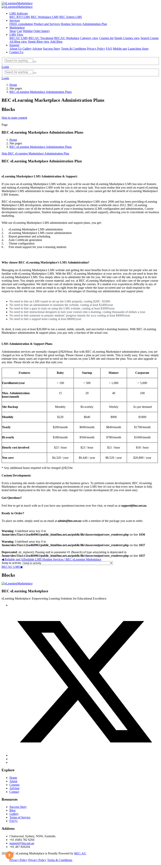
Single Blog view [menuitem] (38, 41)
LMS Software (18, 13)
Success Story (18, 806)
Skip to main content (14, 117)
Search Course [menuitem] (150, 38)
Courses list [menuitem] (106, 38)
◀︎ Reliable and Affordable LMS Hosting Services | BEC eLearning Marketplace (51, 559)
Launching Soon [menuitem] (138, 48)
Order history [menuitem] (41, 31)
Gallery (14, 814)
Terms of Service (19, 817)
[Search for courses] (34, 61)
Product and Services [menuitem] (47, 24)
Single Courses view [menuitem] (127, 38)
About (13, 781)
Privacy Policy (18, 860)
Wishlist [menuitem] (28, 31)
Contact (14, 791)
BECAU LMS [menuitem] (18, 38)
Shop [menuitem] (12, 31)
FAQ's (13, 821)
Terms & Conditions (59, 860)
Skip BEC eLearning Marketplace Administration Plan (35, 153)
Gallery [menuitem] (27, 48)
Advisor (14, 788)
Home (13, 84)
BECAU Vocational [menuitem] (40, 38)
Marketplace (17, 27)
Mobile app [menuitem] (120, 48)
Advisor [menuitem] (37, 48)
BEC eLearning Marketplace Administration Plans (40, 92)
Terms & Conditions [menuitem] (73, 48)
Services (14, 20)
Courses (14, 784)
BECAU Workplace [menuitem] (66, 38)
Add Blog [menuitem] (56, 41)
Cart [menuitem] (19, 31)
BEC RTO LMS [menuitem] (19, 17)
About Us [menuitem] (15, 48)
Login (5, 66)
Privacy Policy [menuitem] (96, 48)
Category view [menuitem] (89, 38)
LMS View (16, 34)
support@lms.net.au (21, 843)
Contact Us (16, 52)
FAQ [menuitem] (109, 48)
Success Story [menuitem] (51, 48)
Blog (12, 810)
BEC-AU (80, 853)
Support (14, 45)
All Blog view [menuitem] (18, 41)
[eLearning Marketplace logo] (17, 583)
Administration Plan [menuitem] (94, 24)
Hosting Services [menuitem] (71, 24)
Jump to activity (12, 563)
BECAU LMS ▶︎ (12, 566)
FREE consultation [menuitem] (21, 24)
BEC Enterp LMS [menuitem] (70, 17)
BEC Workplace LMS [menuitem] (45, 17)
